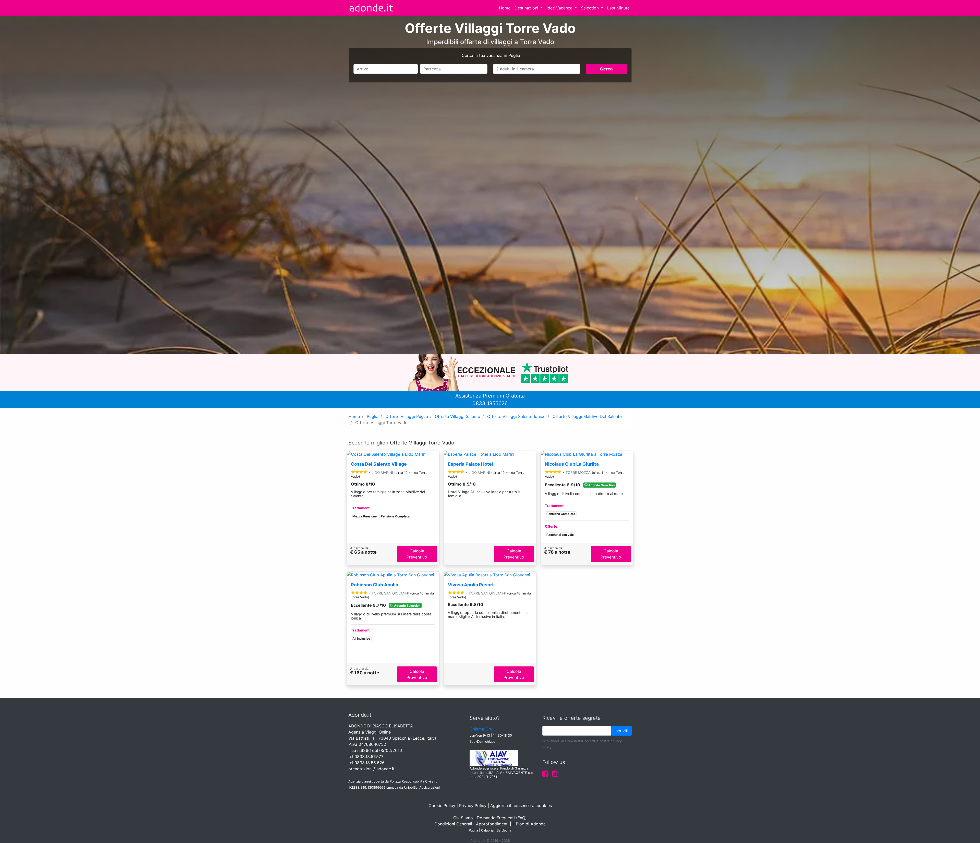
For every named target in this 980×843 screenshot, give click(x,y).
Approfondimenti (492, 823)
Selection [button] (590, 7)
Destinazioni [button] (527, 7)
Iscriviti (621, 730)
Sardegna (504, 830)
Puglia (473, 830)
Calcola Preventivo (417, 554)
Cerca (606, 68)
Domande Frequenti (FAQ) (502, 817)
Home (504, 7)
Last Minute (618, 7)
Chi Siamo (463, 817)
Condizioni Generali (453, 823)
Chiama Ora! (481, 729)
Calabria (487, 830)
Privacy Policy (472, 805)
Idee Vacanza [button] (560, 7)
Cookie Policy (441, 805)
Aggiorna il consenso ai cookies (521, 805)
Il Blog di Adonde (529, 823)
